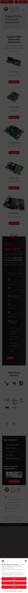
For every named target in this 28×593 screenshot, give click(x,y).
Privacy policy (20, 591)
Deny (14, 583)
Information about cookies (10, 591)
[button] (26, 561)
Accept (14, 579)
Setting (14, 587)
